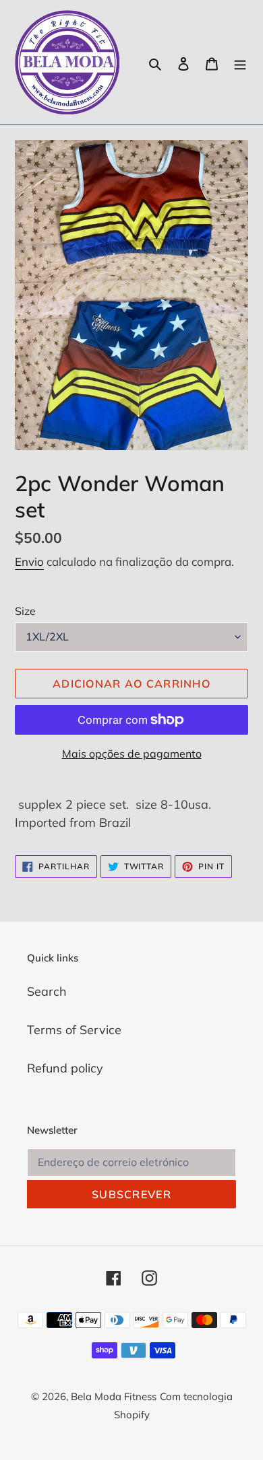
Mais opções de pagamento (132, 753)
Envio (29, 561)
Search (47, 991)
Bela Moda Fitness (113, 1396)
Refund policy (65, 1068)
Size (25, 611)
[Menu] (240, 62)
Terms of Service (74, 1029)
